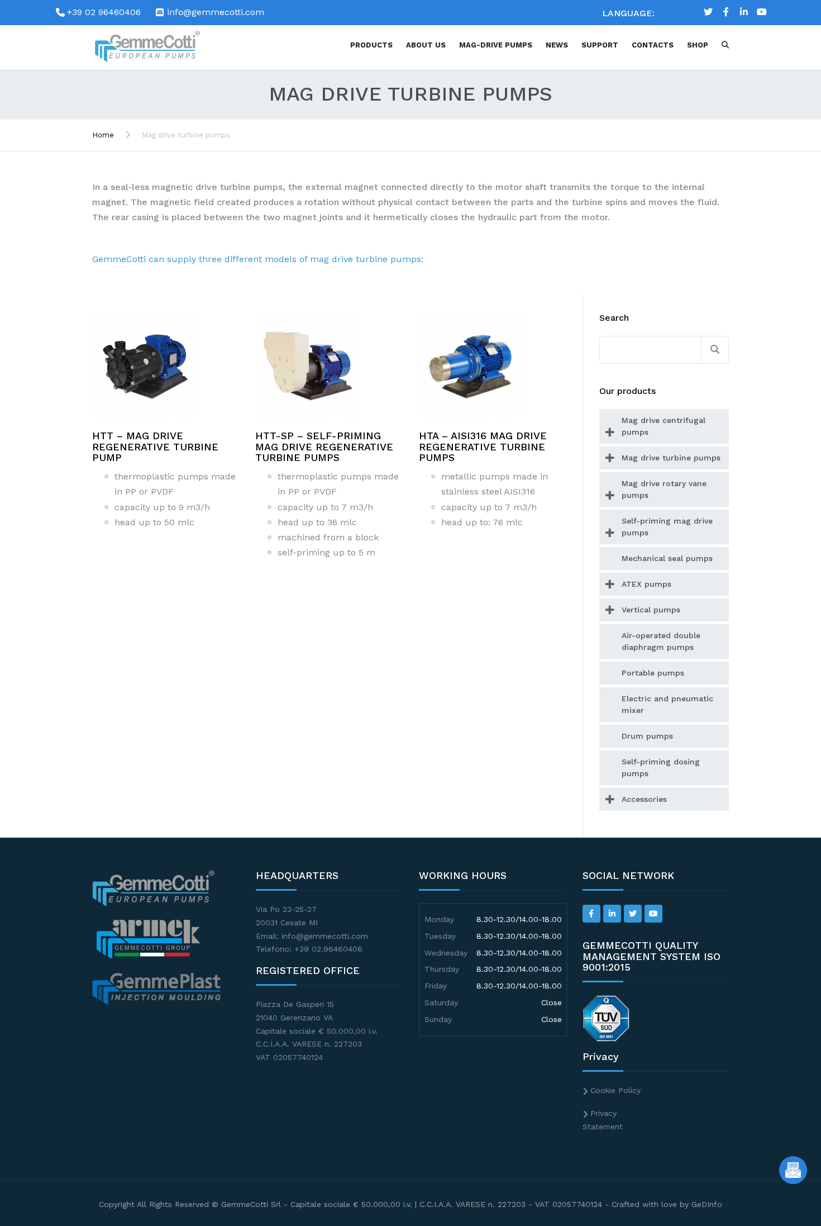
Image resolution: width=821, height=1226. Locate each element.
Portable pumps (653, 672)
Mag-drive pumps (495, 45)
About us (426, 45)
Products (371, 45)
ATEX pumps (646, 583)
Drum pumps (647, 735)
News (557, 45)
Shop (697, 45)
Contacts (653, 45)
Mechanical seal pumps (667, 558)
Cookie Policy (615, 1090)
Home (103, 135)
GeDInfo (706, 1204)
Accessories (644, 799)
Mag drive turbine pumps (671, 457)
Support (599, 45)
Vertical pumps (651, 609)
